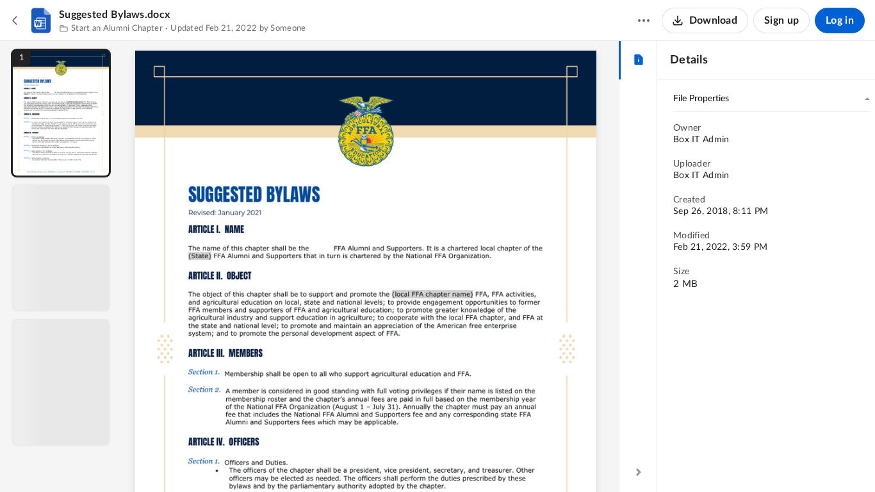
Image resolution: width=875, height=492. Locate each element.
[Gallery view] (465, 460)
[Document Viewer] (370, 266)
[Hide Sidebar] (638, 472)
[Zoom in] (415, 460)
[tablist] (638, 60)
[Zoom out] (372, 460)
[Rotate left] (441, 460)
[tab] (638, 60)
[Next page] (345, 460)
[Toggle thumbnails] (253, 460)
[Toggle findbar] (276, 460)
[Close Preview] (15, 20)
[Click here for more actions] (644, 20)
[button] (61, 113)
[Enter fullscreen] (488, 460)
